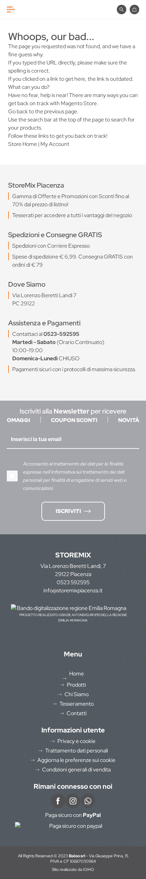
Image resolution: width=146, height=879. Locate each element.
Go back (18, 111)
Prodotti (76, 684)
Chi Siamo (77, 694)
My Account (54, 144)
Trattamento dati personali (76, 750)
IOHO (88, 869)
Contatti (77, 713)
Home (76, 673)
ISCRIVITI (68, 511)
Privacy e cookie (76, 741)
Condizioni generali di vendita (76, 769)
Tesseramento (76, 703)
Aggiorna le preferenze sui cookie (76, 760)
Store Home (22, 144)
